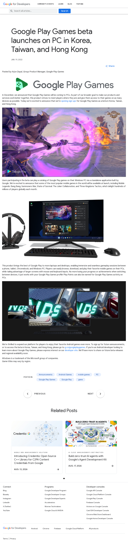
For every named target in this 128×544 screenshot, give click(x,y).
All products (93, 528)
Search (64, 11)
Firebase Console (93, 502)
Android (34, 528)
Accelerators (50, 502)
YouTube (80, 4)
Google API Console (94, 490)
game (80, 379)
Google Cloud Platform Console (98, 494)
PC (97, 374)
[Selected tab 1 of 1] (64, 478)
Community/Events (46, 4)
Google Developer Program (55, 490)
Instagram (7, 498)
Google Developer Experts (55, 498)
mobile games (84, 374)
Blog (70, 4)
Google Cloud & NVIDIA (54, 510)
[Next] (100, 394)
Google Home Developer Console (99, 518)
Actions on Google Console (97, 506)
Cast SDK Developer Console (97, 510)
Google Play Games (47, 379)
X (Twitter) (7, 506)
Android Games (65, 374)
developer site (71, 350)
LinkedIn (6, 502)
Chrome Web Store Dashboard (98, 514)
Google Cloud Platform (75, 528)
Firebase (57, 528)
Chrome (46, 528)
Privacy (13, 539)
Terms (5, 539)
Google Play (67, 379)
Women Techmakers (53, 506)
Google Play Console (94, 498)
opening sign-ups (68, 101)
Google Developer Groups (55, 494)
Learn (60, 4)
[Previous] (28, 394)
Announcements (45, 374)
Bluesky (6, 494)
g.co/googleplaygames (75, 347)
